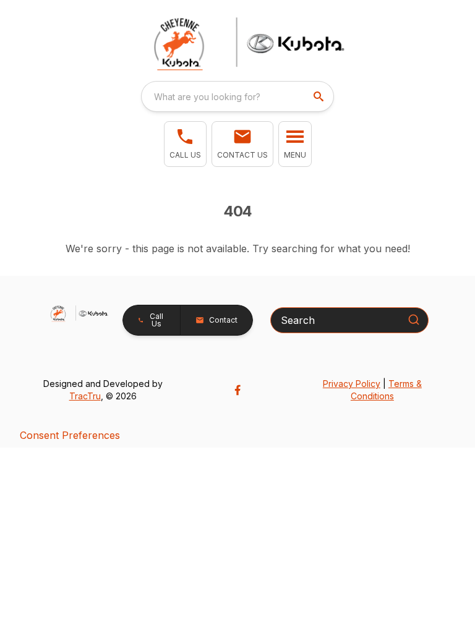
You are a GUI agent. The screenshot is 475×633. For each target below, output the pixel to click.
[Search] (414, 319)
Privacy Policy (351, 383)
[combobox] (237, 96)
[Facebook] (237, 390)
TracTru (85, 396)
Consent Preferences (70, 435)
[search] (319, 96)
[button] (185, 144)
